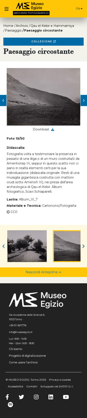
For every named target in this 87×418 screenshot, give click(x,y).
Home (8, 26)
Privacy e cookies (60, 379)
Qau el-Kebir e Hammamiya (52, 26)
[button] (3, 100)
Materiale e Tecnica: (24, 206)
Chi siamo (15, 349)
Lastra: (12, 199)
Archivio (22, 26)
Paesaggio (13, 30)
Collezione (42, 41)
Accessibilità (15, 386)
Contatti (31, 386)
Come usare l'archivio (23, 362)
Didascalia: (16, 148)
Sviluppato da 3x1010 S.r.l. (57, 386)
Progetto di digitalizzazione (27, 355)
